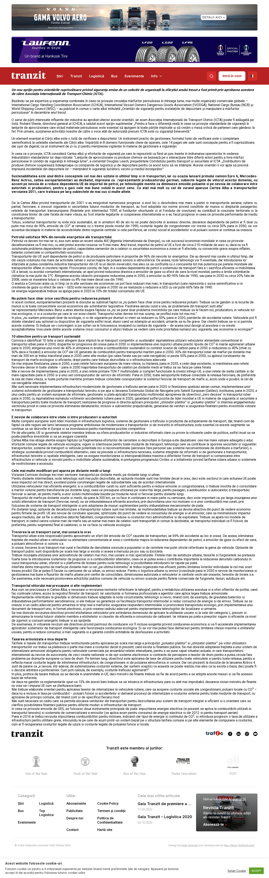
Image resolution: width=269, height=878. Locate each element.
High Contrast (189, 845)
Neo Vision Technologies (239, 845)
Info (154, 76)
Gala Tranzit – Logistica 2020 (165, 817)
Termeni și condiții (111, 811)
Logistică (96, 76)
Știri (60, 76)
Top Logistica (46, 813)
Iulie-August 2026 (234, 799)
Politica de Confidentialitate (110, 820)
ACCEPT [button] (256, 870)
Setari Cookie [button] (237, 871)
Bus (114, 76)
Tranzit (76, 76)
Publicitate (74, 811)
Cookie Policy (108, 804)
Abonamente (76, 804)
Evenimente (134, 76)
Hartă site (104, 830)
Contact (72, 830)
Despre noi (74, 818)
